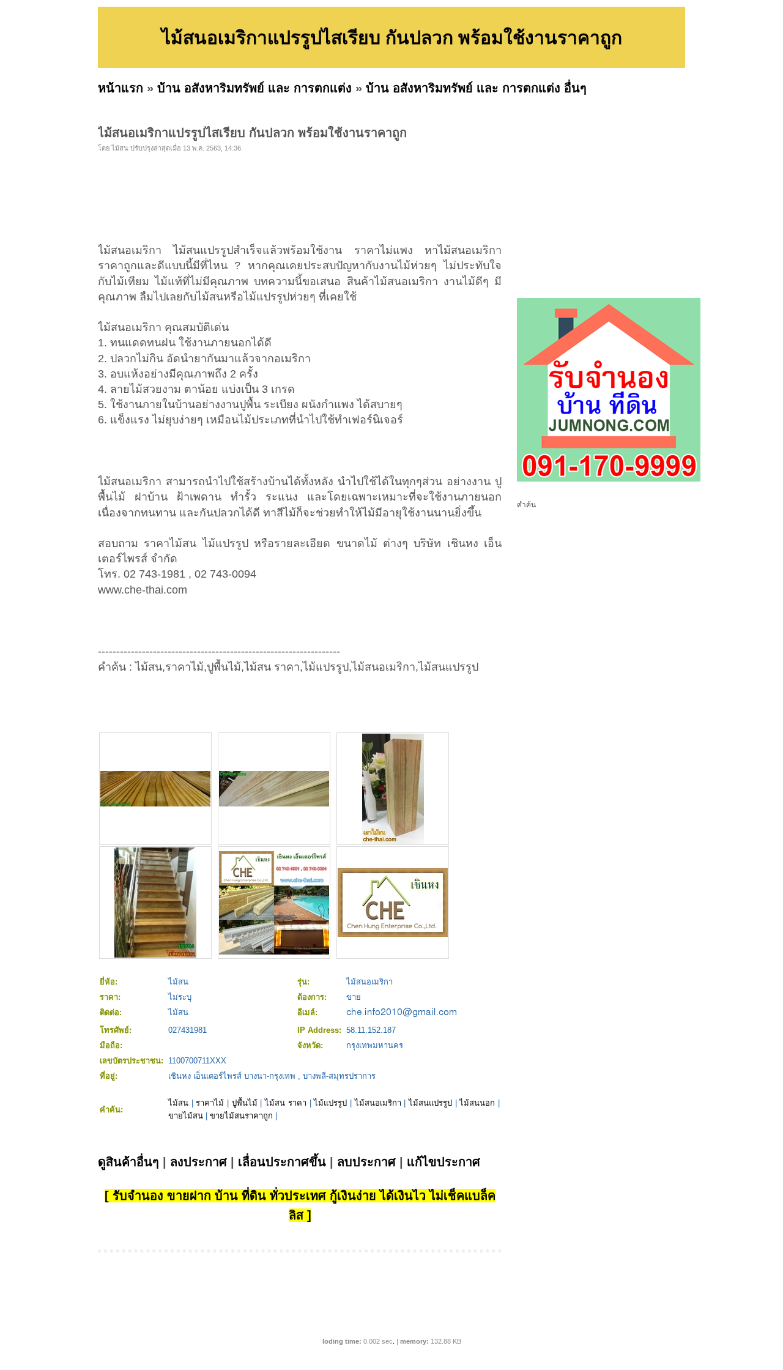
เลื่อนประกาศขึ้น (282, 1162)
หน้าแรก (120, 88)
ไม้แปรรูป (330, 1103)
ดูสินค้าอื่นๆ (128, 1162)
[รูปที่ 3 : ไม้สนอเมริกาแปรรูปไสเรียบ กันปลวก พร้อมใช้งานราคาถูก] (393, 841)
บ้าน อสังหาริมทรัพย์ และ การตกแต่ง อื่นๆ (476, 88)
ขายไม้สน (185, 1115)
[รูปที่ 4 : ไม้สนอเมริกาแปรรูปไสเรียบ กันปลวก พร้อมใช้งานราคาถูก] (155, 954)
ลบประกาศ (366, 1162)
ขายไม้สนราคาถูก (241, 1115)
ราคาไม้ (210, 1103)
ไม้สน (178, 1103)
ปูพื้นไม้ (245, 1103)
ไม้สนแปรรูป (430, 1103)
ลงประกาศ (198, 1162)
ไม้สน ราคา (285, 1103)
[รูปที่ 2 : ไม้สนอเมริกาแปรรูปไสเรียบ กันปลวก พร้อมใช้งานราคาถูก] (274, 803)
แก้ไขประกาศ (443, 1162)
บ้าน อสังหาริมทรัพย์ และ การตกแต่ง (254, 88)
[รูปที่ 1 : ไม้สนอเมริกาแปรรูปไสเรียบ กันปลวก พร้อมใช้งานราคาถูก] (155, 803)
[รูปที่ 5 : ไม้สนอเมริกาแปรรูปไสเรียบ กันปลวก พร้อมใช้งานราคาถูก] (274, 951)
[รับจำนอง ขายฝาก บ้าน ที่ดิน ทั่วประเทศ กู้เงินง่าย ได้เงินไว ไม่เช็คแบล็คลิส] (608, 479)
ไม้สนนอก (477, 1103)
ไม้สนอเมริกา (378, 1103)
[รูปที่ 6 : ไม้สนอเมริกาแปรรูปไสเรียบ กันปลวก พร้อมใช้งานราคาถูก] (393, 934)
